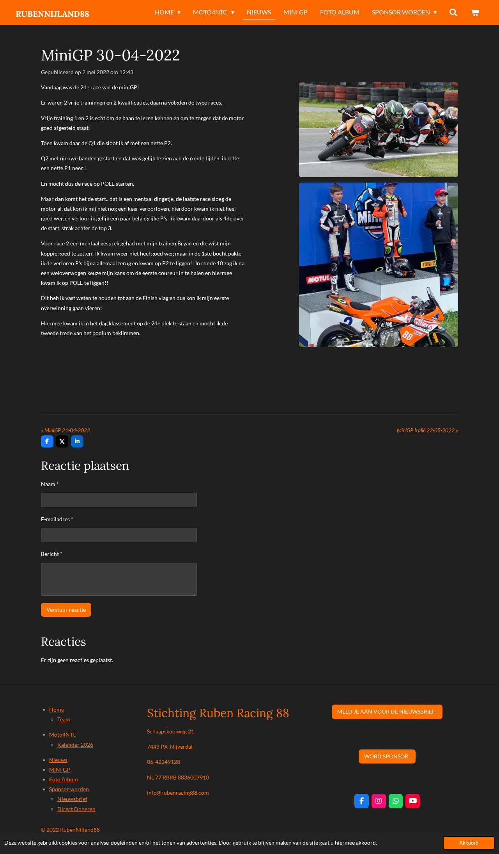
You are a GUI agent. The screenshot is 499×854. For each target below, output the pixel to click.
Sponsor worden (69, 789)
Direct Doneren (76, 809)
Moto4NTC (62, 734)
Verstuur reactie (66, 609)
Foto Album (63, 779)
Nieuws (58, 759)
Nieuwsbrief (72, 798)
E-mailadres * (57, 519)
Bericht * (51, 553)
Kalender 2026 (75, 744)
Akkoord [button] (468, 843)
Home (56, 709)
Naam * (50, 484)
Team (63, 719)
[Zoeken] (453, 12)
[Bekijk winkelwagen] (474, 12)
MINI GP (59, 769)
